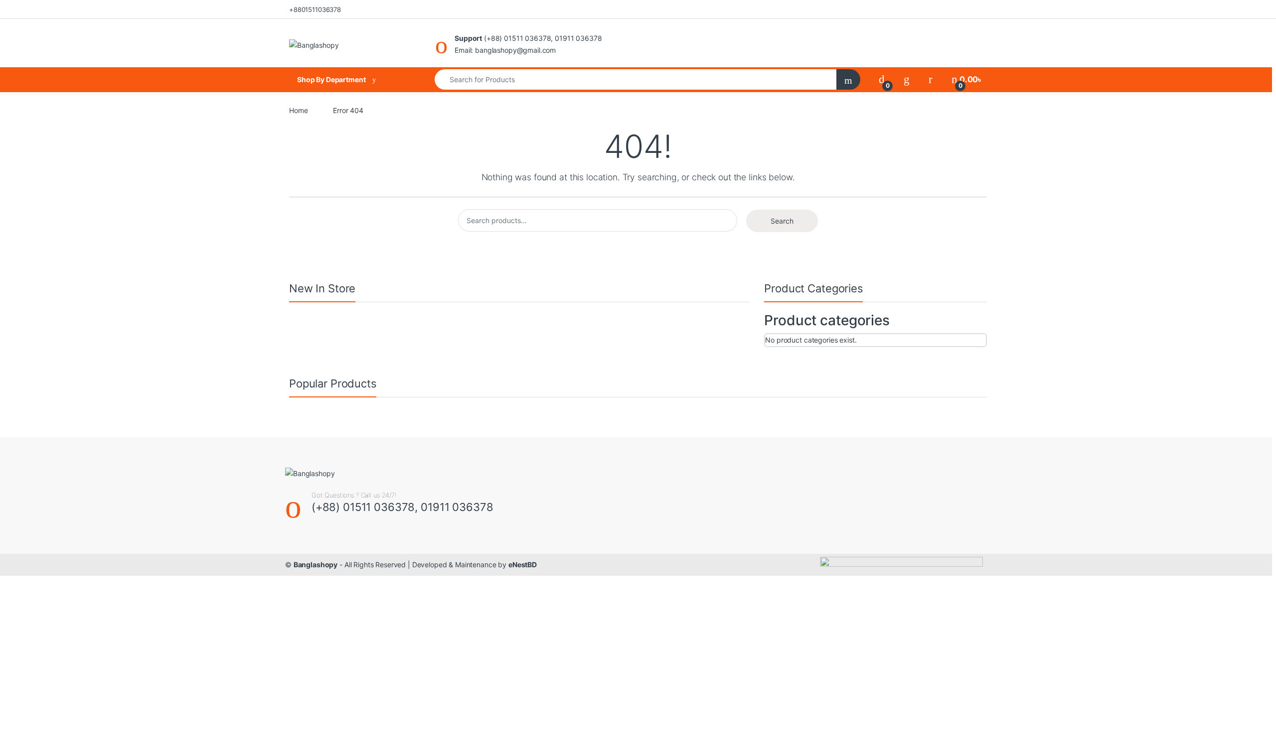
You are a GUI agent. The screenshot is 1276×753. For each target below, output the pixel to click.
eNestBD (522, 564)
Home (298, 110)
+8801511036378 (315, 9)
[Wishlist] (907, 79)
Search (782, 221)
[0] (882, 79)
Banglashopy (315, 564)
